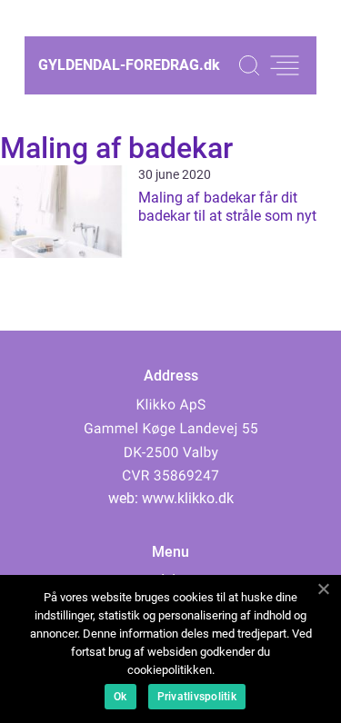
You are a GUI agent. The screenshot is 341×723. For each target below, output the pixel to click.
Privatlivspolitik (196, 696)
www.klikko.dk (188, 498)
